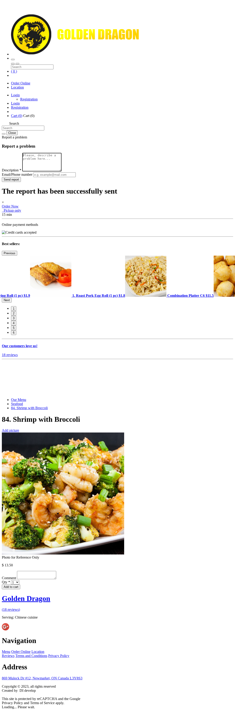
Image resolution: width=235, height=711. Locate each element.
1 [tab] (13, 308)
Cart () (16, 116)
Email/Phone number (17, 174)
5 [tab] (13, 328)
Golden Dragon (26, 598)
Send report (11, 179)
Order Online (20, 83)
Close (12, 133)
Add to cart (11, 587)
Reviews (8, 656)
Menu (6, 652)
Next (7, 300)
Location (17, 87)
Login (15, 95)
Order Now (10, 206)
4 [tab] (13, 323)
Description (11, 170)
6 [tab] (13, 332)
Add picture (10, 430)
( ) (14, 71)
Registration (29, 99)
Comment (9, 578)
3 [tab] (13, 318)
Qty (6, 582)
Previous (9, 253)
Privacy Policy (58, 656)
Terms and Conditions (31, 656)
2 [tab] (13, 313)
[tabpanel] (77, 295)
